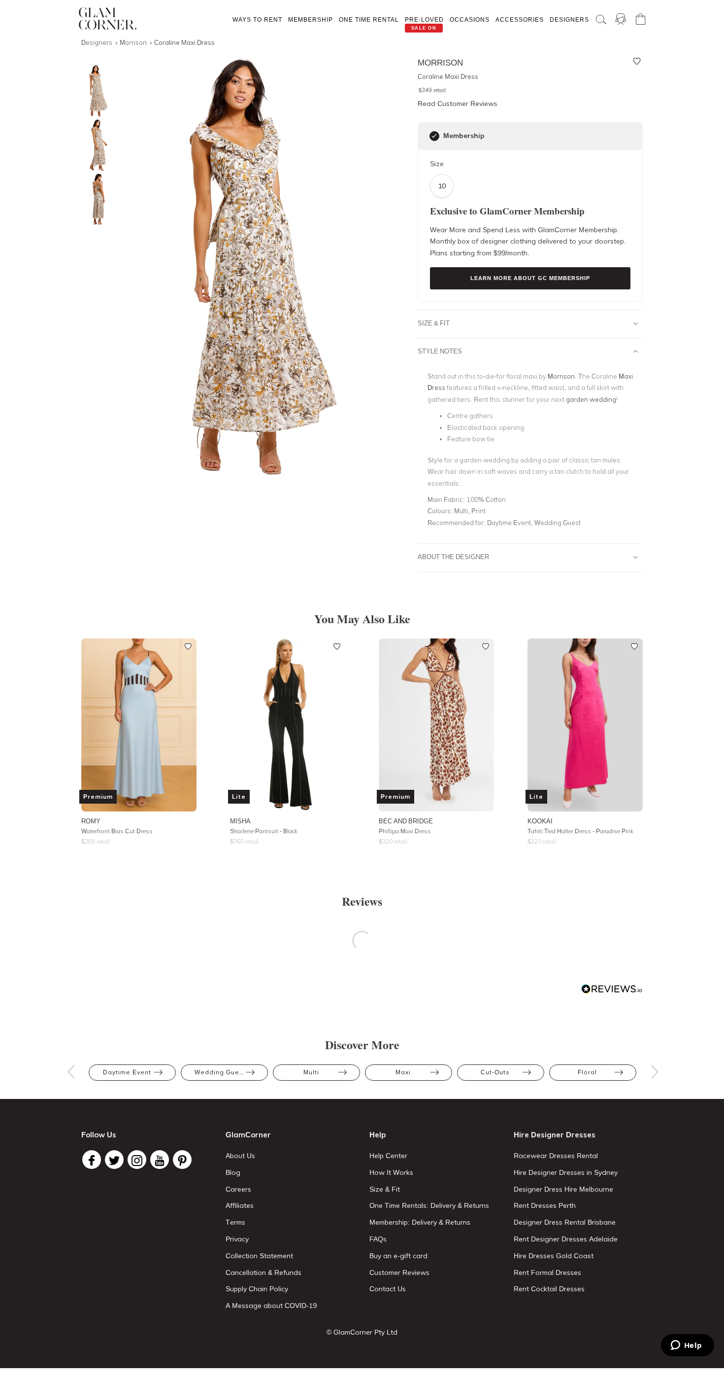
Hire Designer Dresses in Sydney (566, 1172)
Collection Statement (259, 1255)
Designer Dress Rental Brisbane (565, 1222)
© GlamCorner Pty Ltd (362, 1332)
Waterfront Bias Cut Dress (117, 831)
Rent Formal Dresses (547, 1272)
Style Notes (440, 351)
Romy (90, 821)
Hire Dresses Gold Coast (553, 1255)
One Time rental (369, 19)
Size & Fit (434, 323)
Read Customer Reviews (457, 103)
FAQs (378, 1239)
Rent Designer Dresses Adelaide (566, 1239)
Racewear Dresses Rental (556, 1155)
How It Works (391, 1172)
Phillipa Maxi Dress (405, 831)
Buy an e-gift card (398, 1255)
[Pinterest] (182, 1159)
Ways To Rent (257, 19)
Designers (569, 19)
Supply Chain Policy (257, 1288)
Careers (238, 1189)
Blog (233, 1172)
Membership (310, 19)
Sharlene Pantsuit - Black (263, 831)
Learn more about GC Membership (530, 278)
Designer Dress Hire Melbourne (563, 1189)
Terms (235, 1222)
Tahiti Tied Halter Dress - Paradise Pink (580, 831)
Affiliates (240, 1205)
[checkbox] (434, 136)
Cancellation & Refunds (263, 1272)
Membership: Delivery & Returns (419, 1222)
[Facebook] (91, 1159)
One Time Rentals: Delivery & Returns (429, 1205)
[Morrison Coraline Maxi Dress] (96, 91)
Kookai (540, 821)
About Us (240, 1155)
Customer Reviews (399, 1272)
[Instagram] (137, 1159)
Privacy (237, 1239)
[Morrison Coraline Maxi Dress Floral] (96, 145)
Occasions (470, 19)
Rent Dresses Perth (545, 1205)
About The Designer (453, 557)
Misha (240, 821)
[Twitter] (114, 1159)
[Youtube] (159, 1159)
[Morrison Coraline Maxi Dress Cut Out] (96, 199)
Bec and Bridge (406, 821)
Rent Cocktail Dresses (549, 1288)
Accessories (519, 19)
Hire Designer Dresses (554, 1134)
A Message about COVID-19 (271, 1305)
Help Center (388, 1155)
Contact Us (387, 1288)
